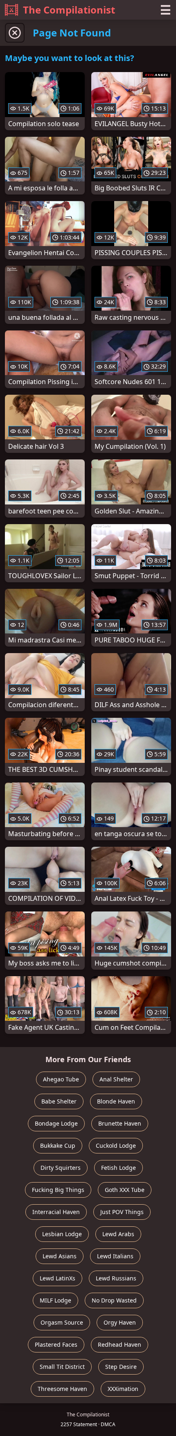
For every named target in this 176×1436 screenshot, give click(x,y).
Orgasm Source (62, 1322)
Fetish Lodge (118, 1167)
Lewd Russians (116, 1278)
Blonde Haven (116, 1101)
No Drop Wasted (114, 1300)
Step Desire (121, 1366)
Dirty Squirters (61, 1167)
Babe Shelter (59, 1101)
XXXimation (123, 1389)
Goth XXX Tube (124, 1190)
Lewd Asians (60, 1256)
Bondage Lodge (56, 1123)
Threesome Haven (62, 1389)
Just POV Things (122, 1212)
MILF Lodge (55, 1300)
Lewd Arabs (118, 1234)
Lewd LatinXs (57, 1278)
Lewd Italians (115, 1256)
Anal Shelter (116, 1079)
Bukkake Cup (57, 1145)
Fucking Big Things (58, 1190)
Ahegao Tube (61, 1079)
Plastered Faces (56, 1344)
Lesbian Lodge (62, 1234)
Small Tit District (62, 1366)
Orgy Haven (120, 1322)
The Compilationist (69, 9)
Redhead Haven (119, 1344)
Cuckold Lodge (116, 1145)
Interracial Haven (56, 1212)
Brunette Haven (119, 1123)
